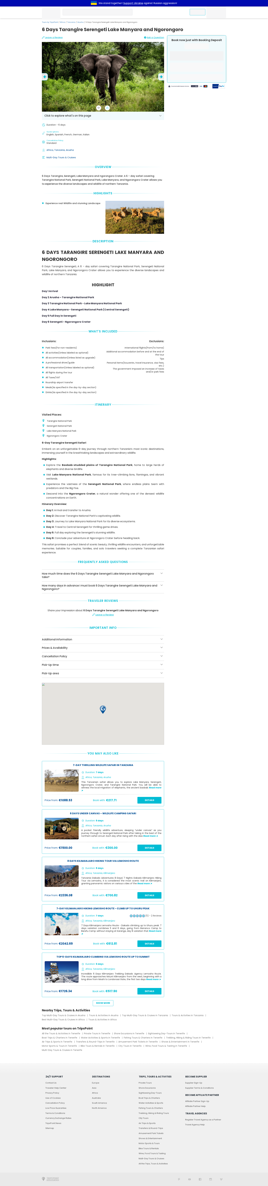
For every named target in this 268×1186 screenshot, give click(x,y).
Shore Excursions (147, 1087)
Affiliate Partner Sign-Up (197, 1101)
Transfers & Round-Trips (151, 1128)
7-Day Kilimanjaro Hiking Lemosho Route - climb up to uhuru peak (103, 908)
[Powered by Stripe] (188, 86)
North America (99, 1108)
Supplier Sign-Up (193, 1082)
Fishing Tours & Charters (151, 1108)
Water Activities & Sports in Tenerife (101, 1037)
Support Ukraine (133, 3)
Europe (95, 1082)
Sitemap (49, 1128)
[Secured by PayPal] (218, 86)
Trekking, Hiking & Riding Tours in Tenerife (188, 1037)
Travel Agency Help (195, 1124)
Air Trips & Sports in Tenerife (57, 1041)
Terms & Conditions (55, 1113)
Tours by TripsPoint (50, 22)
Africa (62, 22)
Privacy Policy (52, 1092)
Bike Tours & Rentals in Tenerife (98, 1045)
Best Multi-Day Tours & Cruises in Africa (63, 1019)
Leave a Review (54, 37)
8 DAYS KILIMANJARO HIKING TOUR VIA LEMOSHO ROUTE (103, 861)
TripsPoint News (53, 1123)
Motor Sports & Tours (149, 1143)
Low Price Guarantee (55, 1108)
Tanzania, (60, 150)
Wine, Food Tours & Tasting (152, 1153)
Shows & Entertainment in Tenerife (180, 1041)
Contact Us (50, 1082)
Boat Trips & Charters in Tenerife (60, 1037)
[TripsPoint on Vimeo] (221, 1179)
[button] (103, 710)
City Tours (143, 1118)
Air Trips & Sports (147, 1123)
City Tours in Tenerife (130, 1045)
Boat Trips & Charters (149, 1098)
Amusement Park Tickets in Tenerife (138, 1041)
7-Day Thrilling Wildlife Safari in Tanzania (103, 765)
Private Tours (145, 1082)
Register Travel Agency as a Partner (203, 1119)
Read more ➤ (150, 835)
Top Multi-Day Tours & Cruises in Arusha (64, 1015)
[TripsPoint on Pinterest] (179, 1179)
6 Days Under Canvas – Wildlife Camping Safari (103, 813)
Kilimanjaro (109, 873)
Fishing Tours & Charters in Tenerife (143, 1037)
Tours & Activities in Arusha (104, 1015)
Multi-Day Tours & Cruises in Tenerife (62, 1050)
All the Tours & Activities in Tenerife (61, 1033)
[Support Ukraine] (94, 3)
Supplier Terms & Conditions (199, 1087)
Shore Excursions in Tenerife (129, 1033)
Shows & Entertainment (150, 1138)
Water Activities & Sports (151, 1102)
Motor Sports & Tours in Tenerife (60, 1045)
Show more (103, 1003)
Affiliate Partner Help (195, 1106)
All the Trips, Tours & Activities (153, 1163)
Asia (94, 1087)
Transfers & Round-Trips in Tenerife (95, 1041)
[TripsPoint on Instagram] (211, 1179)
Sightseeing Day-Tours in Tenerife (166, 1033)
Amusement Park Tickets (151, 1133)
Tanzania (71, 22)
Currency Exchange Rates (58, 1118)
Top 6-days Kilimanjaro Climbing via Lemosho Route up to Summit (103, 957)
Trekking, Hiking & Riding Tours (154, 1113)
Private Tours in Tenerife (97, 1033)
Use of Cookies (53, 1098)
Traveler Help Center (55, 1087)
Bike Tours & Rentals (149, 1148)
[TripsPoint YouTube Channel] (189, 1179)
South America (99, 1102)
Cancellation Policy (55, 1102)
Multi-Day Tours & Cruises (61, 157)
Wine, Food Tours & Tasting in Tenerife (166, 1045)
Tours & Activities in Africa (102, 1019)
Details (149, 800)
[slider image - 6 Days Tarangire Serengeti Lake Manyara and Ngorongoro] (104, 77)
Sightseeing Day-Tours (150, 1092)
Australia (96, 1098)
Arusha (80, 22)
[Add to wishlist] (98, 107)
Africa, (50, 150)
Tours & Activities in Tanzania (188, 1015)
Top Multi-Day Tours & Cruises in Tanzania (145, 1015)
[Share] (107, 107)
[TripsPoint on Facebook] (200, 1179)
